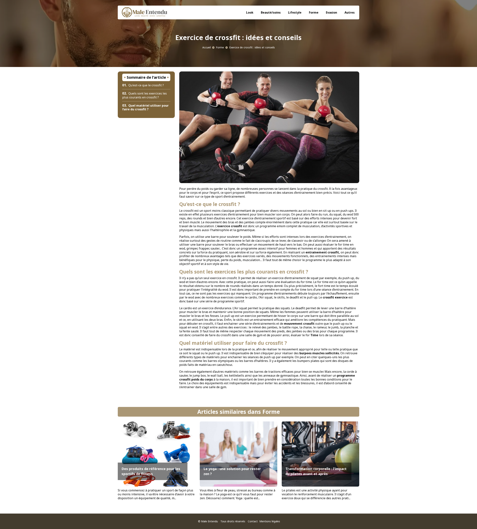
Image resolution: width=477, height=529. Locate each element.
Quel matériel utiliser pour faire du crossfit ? (145, 107)
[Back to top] (466, 518)
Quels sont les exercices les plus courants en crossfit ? (144, 95)
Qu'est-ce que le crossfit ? (143, 85)
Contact (253, 521)
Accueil (206, 47)
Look (249, 12)
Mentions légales (269, 521)
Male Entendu (209, 521)
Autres (350, 12)
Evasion (331, 12)
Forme (313, 12)
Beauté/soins (271, 12)
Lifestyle (294, 12)
